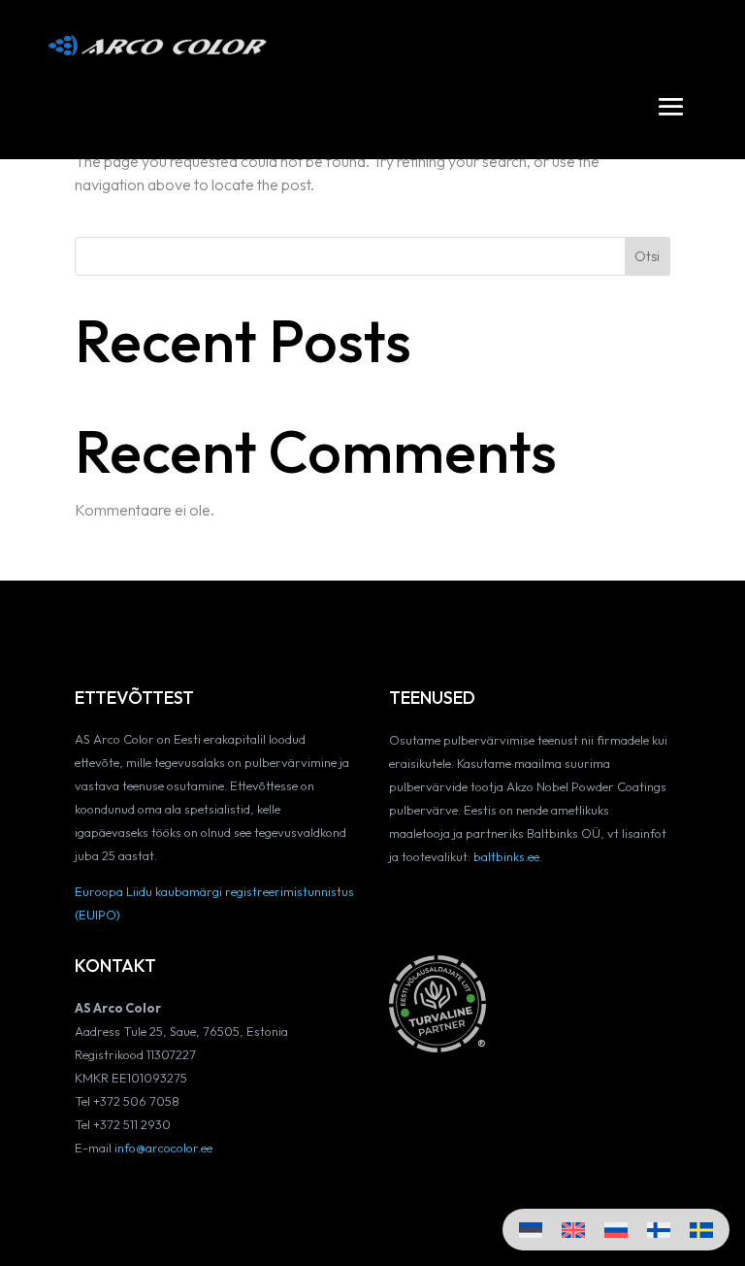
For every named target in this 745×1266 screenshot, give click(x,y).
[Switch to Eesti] (530, 1230)
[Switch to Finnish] (658, 1230)
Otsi (647, 256)
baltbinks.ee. (507, 856)
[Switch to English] (573, 1230)
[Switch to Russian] (616, 1230)
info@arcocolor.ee (163, 1147)
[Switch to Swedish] (701, 1230)
